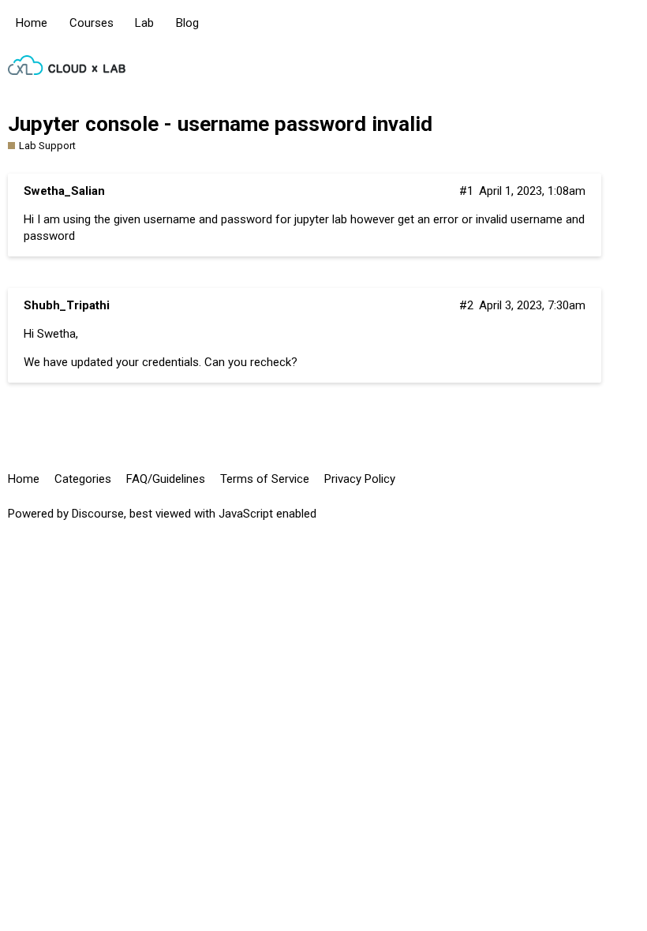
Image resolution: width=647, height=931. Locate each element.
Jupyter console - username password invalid (220, 124)
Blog (187, 23)
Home (31, 23)
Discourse (98, 514)
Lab (144, 23)
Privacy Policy (359, 479)
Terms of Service (264, 479)
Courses (91, 23)
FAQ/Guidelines (165, 479)
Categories (82, 479)
